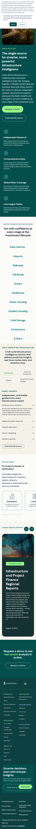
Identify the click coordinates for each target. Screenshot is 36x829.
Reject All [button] (22, 24)
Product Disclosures (25, 811)
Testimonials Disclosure (9, 813)
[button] (26, 529)
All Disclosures (23, 814)
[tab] (12, 526)
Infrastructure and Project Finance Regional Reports (17, 580)
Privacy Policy (6, 806)
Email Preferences (8, 801)
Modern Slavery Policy (9, 810)
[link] (18, 419)
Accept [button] (13, 24)
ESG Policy (22, 801)
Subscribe (25, 787)
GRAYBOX (21, 826)
